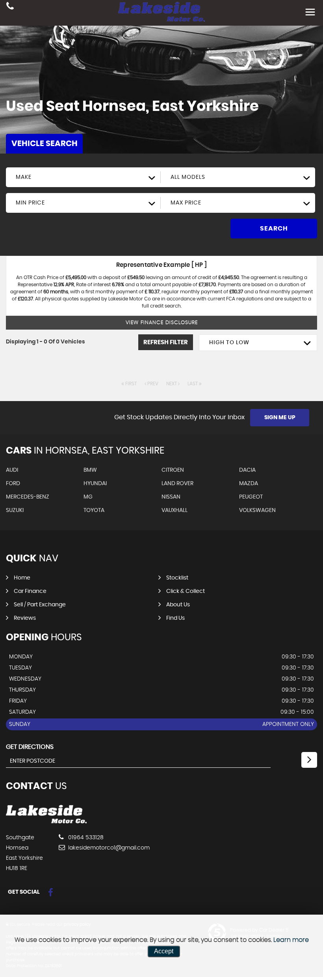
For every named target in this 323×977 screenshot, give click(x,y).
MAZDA (248, 483)
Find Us (175, 618)
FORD (13, 483)
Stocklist (177, 578)
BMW (90, 470)
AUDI (12, 470)
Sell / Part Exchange (40, 605)
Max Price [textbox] (186, 203)
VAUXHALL (174, 510)
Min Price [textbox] (30, 203)
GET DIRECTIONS (30, 747)
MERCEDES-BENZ (27, 497)
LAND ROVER (177, 483)
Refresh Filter (165, 342)
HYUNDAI (95, 483)
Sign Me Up (279, 417)
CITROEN (173, 470)
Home (22, 578)
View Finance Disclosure (162, 322)
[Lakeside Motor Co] (46, 821)
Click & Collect (185, 591)
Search (274, 228)
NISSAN (171, 497)
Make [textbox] (24, 177)
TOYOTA (94, 510)
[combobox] (83, 177)
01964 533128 (85, 837)
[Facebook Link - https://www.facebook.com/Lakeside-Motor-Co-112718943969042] (51, 893)
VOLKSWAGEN (257, 510)
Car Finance (30, 591)
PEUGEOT (251, 497)
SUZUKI (15, 510)
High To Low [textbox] (229, 342)
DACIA (247, 470)
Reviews (25, 618)
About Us (178, 605)
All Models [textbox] (188, 177)
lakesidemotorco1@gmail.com (108, 848)
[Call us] (10, 7)
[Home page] (161, 12)
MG (88, 497)
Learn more (291, 940)
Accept (163, 951)
